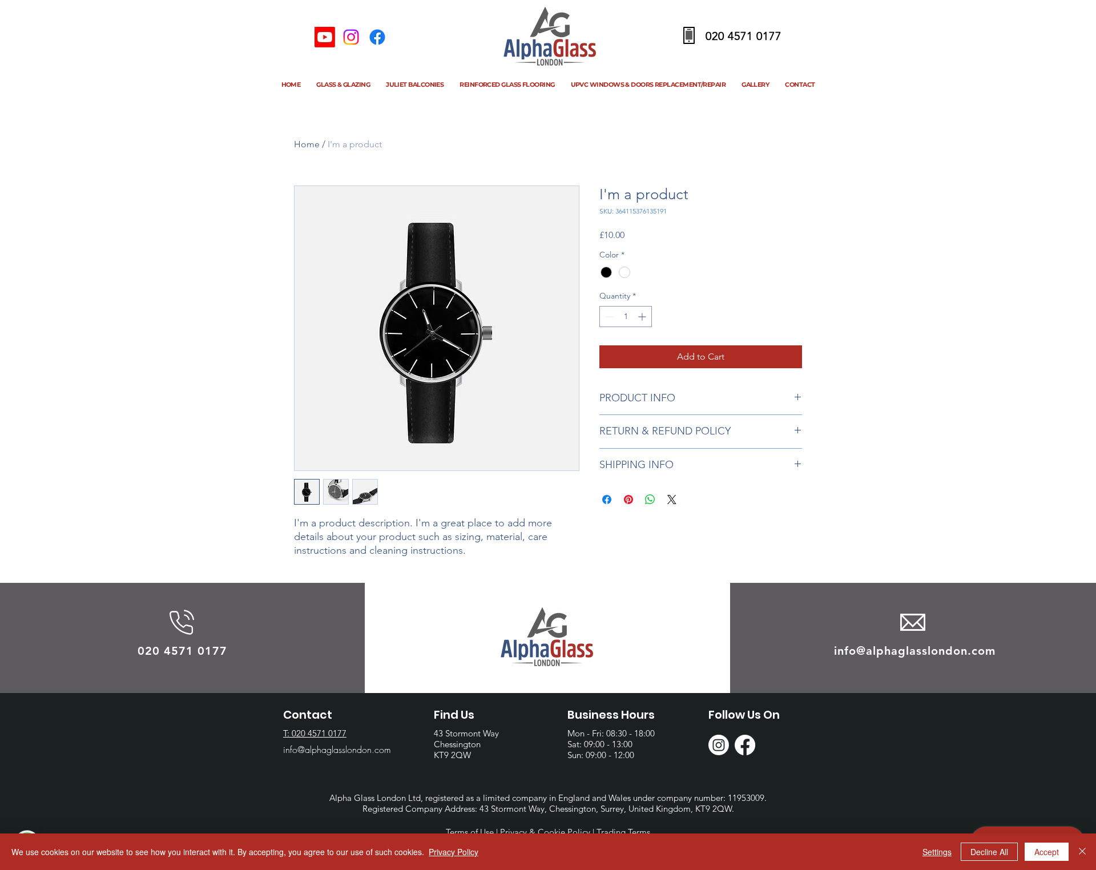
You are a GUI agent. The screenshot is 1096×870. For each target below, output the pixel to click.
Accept (1046, 851)
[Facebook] (377, 37)
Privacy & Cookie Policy (545, 832)
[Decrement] (608, 317)
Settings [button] (937, 851)
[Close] (1082, 852)
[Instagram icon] (351, 37)
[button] (343, 86)
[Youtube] (325, 37)
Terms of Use (470, 832)
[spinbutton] (625, 317)
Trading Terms (623, 832)
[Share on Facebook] (607, 499)
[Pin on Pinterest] (628, 499)
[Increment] (643, 317)
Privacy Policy (453, 851)
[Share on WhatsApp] (650, 499)
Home (307, 144)
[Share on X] (672, 499)
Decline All (989, 851)
